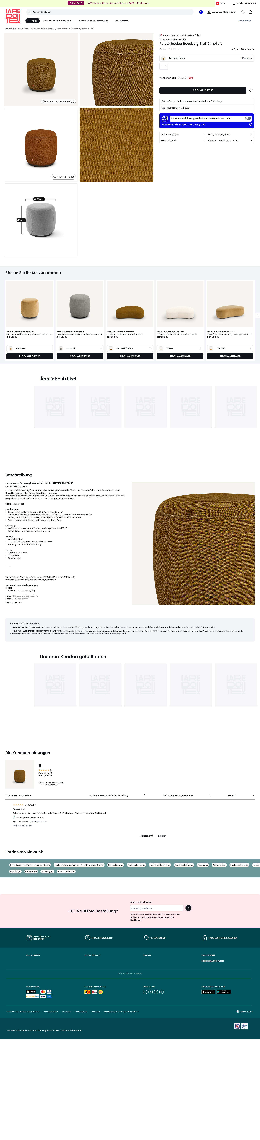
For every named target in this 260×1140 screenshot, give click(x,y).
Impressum (95, 1011)
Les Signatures (122, 20)
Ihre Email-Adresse (140, 902)
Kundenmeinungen (51, 1011)
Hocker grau (47, 871)
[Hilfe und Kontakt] (204, 140)
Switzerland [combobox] (245, 1011)
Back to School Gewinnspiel (58, 20)
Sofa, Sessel (24, 28)
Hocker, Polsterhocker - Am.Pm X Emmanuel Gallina (79, 865)
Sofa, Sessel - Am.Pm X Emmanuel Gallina (30, 865)
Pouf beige (15, 871)
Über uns (147, 955)
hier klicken (135, 920)
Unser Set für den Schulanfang (93, 20)
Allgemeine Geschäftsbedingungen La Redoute (23, 1011)
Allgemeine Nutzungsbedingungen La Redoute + (121, 1011)
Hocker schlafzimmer (160, 865)
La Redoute (10, 28)
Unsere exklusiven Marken (213, 961)
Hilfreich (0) (146, 835)
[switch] (211, 119)
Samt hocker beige (184, 865)
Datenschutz (66, 1011)
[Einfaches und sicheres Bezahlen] (251, 140)
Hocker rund (31, 871)
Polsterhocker (219, 865)
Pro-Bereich (245, 20)
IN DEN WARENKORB (202, 90)
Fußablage (203, 865)
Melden (162, 835)
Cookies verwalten (81, 1011)
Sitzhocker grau (115, 865)
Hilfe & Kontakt (33, 955)
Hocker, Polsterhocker (43, 28)
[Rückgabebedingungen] (251, 134)
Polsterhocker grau (239, 865)
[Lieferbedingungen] (204, 134)
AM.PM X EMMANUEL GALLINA (172, 39)
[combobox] (117, 795)
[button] (251, 12)
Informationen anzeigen (130, 973)
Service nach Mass (92, 955)
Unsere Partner (208, 955)
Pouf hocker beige (136, 865)
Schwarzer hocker (66, 871)
